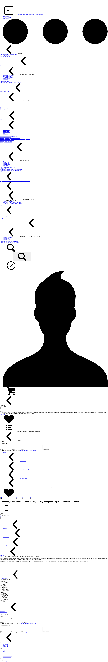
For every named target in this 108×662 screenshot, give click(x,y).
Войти (2, 411)
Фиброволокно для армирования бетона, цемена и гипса (11, 169)
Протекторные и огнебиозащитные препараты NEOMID (13, 202)
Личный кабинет (34, 422)
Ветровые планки (6, 130)
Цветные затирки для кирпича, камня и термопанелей (10, 170)
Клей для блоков (6, 163)
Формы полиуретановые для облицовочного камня (10, 242)
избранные (63, 422)
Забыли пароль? (14, 408)
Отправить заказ (46, 449)
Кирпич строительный (4, 107)
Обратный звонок (17, 0)
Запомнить (4, 410)
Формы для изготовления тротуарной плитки (9, 241)
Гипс (4, 161)
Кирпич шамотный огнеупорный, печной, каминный (10, 108)
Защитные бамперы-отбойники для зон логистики (10, 217)
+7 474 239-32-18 (3, 0)
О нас (4, 2)
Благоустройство (6, 18)
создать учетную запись (44, 422)
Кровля (1, 119)
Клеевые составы (6, 162)
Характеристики (6, 537)
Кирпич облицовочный (5, 91)
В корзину (6, 515)
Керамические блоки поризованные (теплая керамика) (10, 82)
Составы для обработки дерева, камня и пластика (12, 203)
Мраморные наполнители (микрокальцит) (8, 136)
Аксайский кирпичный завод (8, 101)
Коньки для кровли (6, 132)
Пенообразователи (6, 78)
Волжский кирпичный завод (8, 104)
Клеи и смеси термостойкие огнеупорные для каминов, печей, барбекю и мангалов (16, 110)
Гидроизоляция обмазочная (5, 56)
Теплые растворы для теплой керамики (8, 167)
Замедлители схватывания (8, 77)
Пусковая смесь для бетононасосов (7, 140)
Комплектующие (6, 131)
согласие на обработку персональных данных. (28, 450)
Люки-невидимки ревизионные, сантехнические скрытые (11, 226)
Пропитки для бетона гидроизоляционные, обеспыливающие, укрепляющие (15, 139)
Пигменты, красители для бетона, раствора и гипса (10, 138)
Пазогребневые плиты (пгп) (5, 137)
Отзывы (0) (5, 545)
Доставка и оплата (6, 3)
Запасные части (6, 646)
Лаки (1, 205)
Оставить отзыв (3, 612)
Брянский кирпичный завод (8, 103)
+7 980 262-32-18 (11, 0)
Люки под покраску (6, 239)
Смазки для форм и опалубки (6, 142)
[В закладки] (8, 496)
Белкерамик (5, 102)
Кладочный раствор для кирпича (6, 109)
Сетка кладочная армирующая (6, 141)
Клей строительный (6, 164)
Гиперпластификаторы (7, 76)
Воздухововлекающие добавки (9, 75)
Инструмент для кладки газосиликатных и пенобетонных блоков (13, 218)
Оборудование (5, 644)
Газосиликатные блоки (4, 55)
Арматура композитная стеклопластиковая (8, 54)
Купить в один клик (4, 516)
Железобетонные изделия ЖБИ (6, 81)
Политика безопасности (7, 656)
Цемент (1, 171)
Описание (5, 528)
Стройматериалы (6, 16)
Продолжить (24, 622)
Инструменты (5, 645)
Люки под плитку (6, 238)
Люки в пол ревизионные (8, 237)
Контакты (4, 4)
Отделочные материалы (7, 17)
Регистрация (2, 414)
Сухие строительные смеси (5, 150)
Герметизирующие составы (8, 201)
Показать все (5, 79)
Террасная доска (3, 168)
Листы (4, 133)
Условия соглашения (7, 657)
